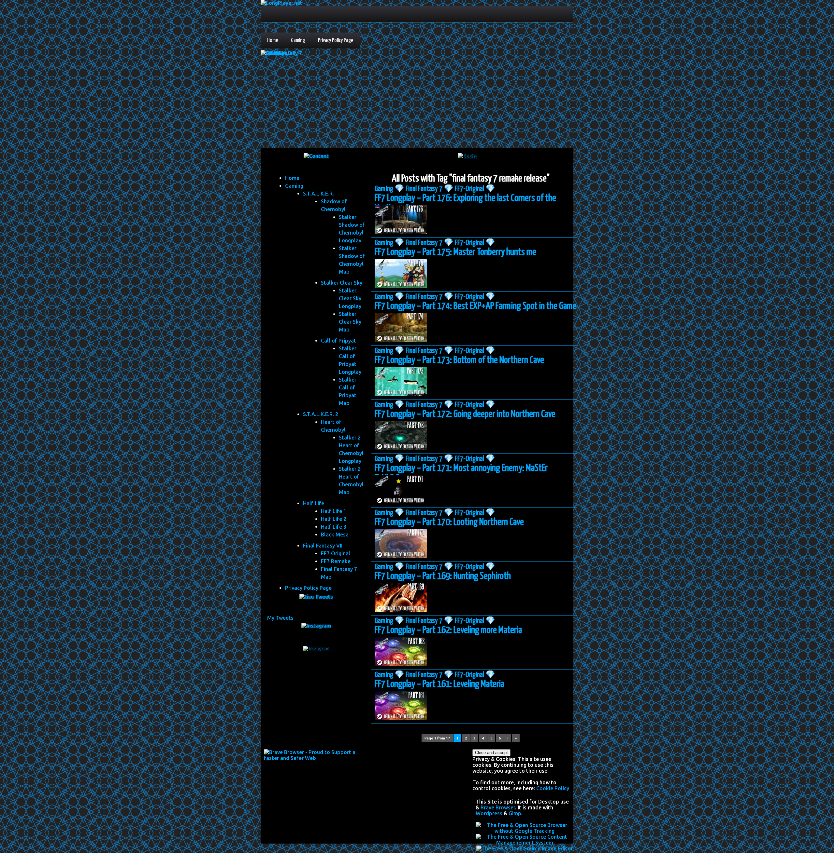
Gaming (298, 40)
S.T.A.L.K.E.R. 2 (320, 414)
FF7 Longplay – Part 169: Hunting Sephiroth (443, 576)
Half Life (313, 503)
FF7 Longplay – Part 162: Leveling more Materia (448, 630)
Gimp (515, 813)
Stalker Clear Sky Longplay (350, 298)
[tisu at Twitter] (316, 597)
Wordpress (489, 813)
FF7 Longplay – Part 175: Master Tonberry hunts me (455, 252)
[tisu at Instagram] (316, 626)
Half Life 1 (333, 511)
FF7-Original (469, 189)
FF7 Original (335, 553)
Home (272, 40)
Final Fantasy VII (322, 545)
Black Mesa (335, 534)
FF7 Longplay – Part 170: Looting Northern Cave (449, 522)
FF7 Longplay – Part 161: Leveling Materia (439, 684)
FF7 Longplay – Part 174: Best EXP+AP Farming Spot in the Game (476, 306)
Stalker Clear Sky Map (350, 321)
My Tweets (280, 618)
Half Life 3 (333, 527)
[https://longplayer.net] (316, 156)
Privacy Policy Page (335, 40)
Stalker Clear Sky (341, 283)
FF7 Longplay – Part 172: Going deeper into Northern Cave (465, 414)
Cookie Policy (552, 788)
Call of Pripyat (338, 341)
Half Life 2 (333, 519)
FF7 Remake (336, 561)
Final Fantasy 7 (424, 189)
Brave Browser (498, 807)
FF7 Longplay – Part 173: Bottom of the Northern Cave (459, 360)
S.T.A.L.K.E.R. (318, 193)
